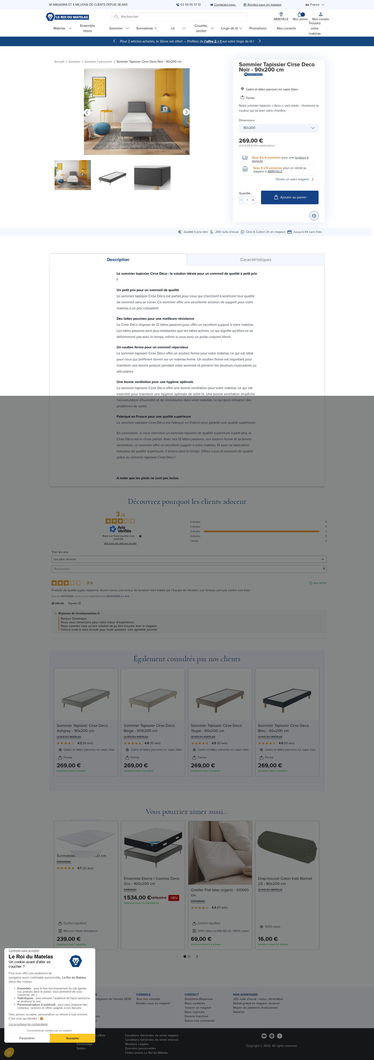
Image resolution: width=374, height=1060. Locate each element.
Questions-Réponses (199, 999)
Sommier (116, 28)
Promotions (257, 28)
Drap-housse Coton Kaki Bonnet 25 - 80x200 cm (285, 881)
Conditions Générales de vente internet (151, 1039)
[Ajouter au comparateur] (314, 215)
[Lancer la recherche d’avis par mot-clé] (324, 569)
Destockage (85, 1044)
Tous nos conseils (148, 999)
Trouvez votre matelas (315, 28)
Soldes (81, 1048)
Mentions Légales (137, 1044)
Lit (173, 28)
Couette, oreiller (201, 28)
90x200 (249, 127)
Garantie (238, 1012)
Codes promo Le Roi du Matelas (146, 1052)
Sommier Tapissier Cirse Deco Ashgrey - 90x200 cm (82, 728)
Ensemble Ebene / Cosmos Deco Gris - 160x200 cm (151, 881)
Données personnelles (140, 1048)
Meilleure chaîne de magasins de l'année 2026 (99, 999)
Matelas (59, 28)
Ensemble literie (87, 28)
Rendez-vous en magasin (153, 1003)
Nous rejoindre (195, 1012)
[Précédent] (114, 41)
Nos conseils (286, 28)
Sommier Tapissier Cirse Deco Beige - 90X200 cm (149, 728)
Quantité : (245, 193)
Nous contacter (195, 1003)
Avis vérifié (319, 583)
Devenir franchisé (196, 1016)
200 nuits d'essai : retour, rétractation (258, 999)
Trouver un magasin (198, 1007)
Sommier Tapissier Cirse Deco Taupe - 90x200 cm (216, 728)
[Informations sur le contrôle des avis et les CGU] (140, 536)
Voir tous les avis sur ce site (120, 543)
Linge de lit (229, 28)
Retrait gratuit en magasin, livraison (256, 1003)
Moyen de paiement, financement (255, 1007)
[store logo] (67, 17)
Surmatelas (144, 28)
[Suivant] (260, 41)
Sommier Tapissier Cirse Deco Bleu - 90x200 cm (283, 728)
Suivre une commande (200, 1020)
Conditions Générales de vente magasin (152, 1035)
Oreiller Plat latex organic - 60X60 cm (220, 892)
